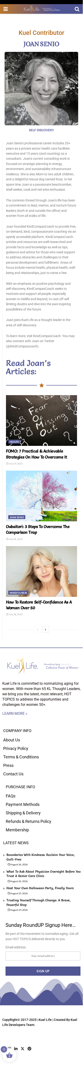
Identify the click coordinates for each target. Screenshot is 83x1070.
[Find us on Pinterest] (29, 1048)
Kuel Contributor (41, 32)
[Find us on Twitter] (22, 1048)
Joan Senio (17, 517)
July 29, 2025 (15, 463)
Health (14, 441)
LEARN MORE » (14, 713)
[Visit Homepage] (41, 9)
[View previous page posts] (37, 629)
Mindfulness (18, 592)
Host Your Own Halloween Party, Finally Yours (40, 888)
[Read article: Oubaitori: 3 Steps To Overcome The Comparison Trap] (41, 496)
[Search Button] (77, 9)
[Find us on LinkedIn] (15, 1048)
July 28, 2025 (15, 539)
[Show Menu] (5, 9)
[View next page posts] (45, 629)
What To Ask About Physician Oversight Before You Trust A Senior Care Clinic (43, 873)
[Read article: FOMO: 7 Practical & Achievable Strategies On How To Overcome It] (41, 420)
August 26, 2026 (19, 864)
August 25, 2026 (19, 893)
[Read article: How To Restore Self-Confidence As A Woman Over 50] (41, 571)
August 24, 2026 (19, 909)
